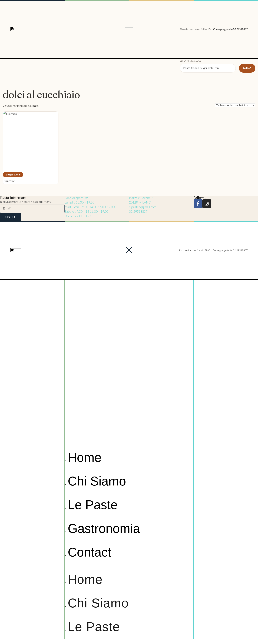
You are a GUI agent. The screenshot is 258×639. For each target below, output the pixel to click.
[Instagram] (206, 203)
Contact (89, 552)
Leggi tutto (13, 174)
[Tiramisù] (30, 139)
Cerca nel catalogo (190, 60)
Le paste (93, 505)
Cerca (247, 68)
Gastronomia (104, 528)
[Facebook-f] (198, 203)
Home (84, 457)
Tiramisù (9, 181)
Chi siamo (97, 481)
